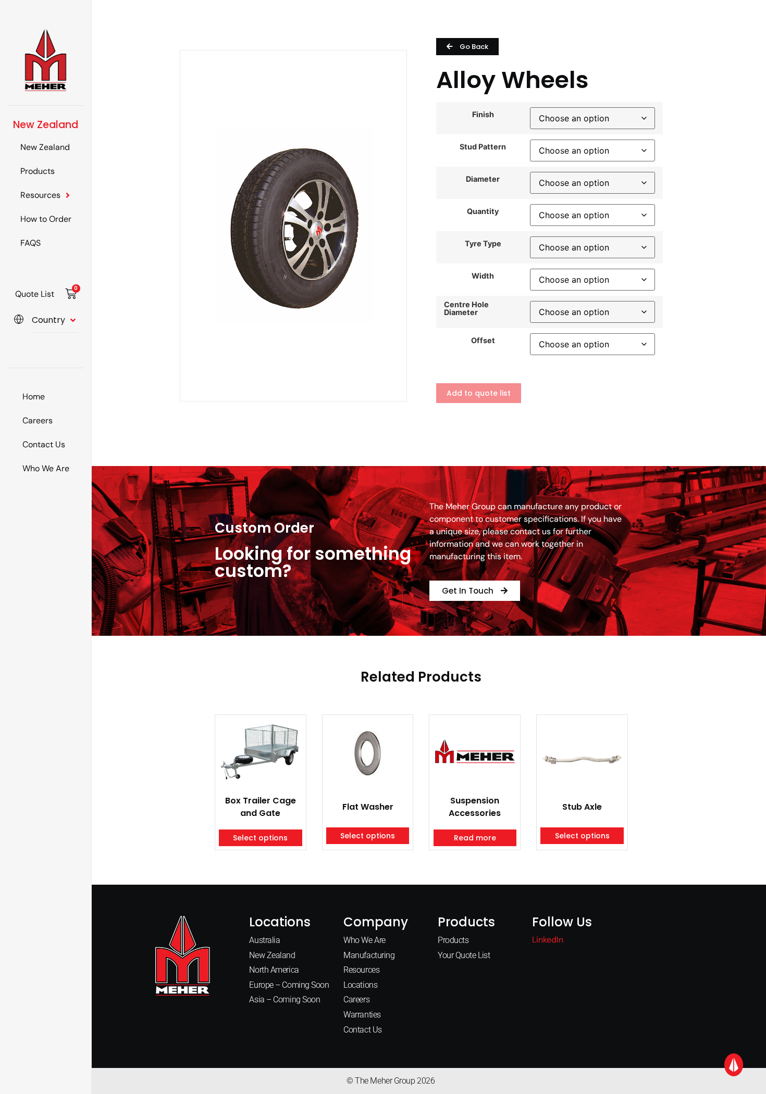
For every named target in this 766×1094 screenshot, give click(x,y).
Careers (37, 420)
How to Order (45, 218)
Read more (475, 838)
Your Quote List (464, 955)
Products (37, 171)
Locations (360, 985)
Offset (483, 340)
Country (48, 320)
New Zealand (45, 147)
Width (483, 276)
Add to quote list (479, 393)
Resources (40, 195)
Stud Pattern (483, 146)
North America (274, 970)
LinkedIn (547, 939)
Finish (483, 114)
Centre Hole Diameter (466, 308)
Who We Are (45, 468)
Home (33, 396)
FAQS (30, 242)
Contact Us (43, 444)
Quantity (483, 211)
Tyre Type (483, 243)
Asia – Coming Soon (284, 999)
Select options (260, 838)
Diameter (483, 179)
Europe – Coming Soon (289, 985)
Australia (264, 940)
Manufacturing (368, 955)
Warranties (362, 1015)
